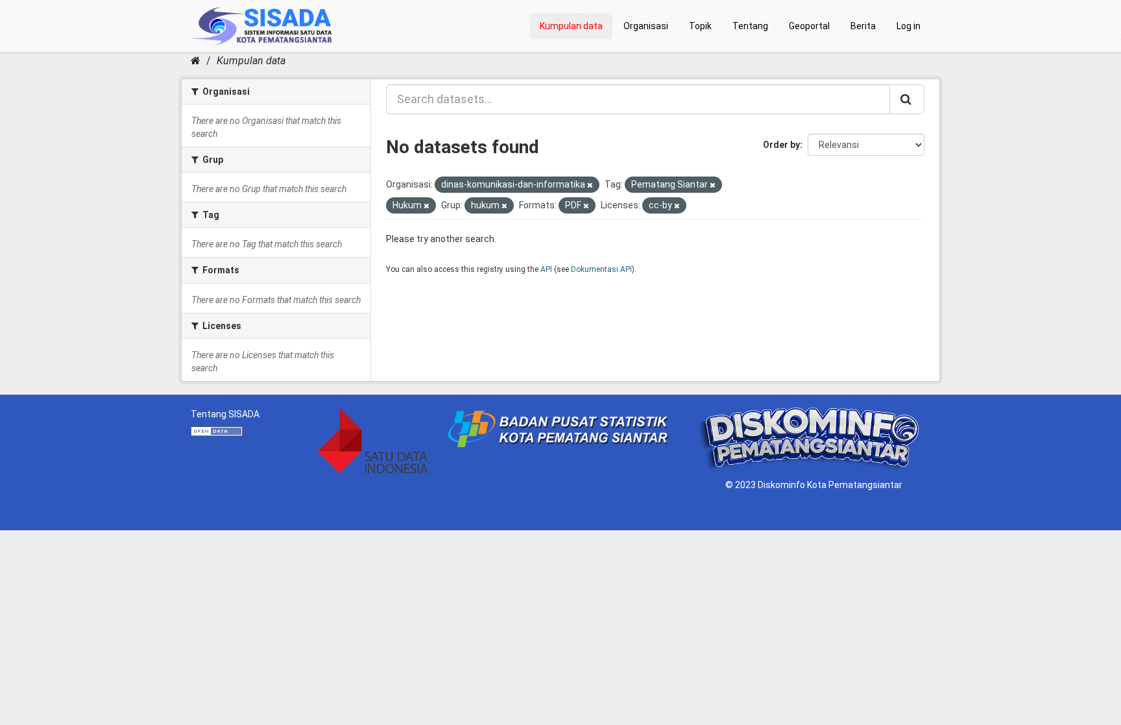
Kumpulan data (571, 26)
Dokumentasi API (601, 269)
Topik (700, 26)
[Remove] (590, 185)
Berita (863, 26)
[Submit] (906, 99)
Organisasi (645, 26)
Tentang (750, 26)
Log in (909, 26)
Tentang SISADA (225, 414)
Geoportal (809, 26)
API (546, 269)
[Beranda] (195, 61)
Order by (781, 145)
